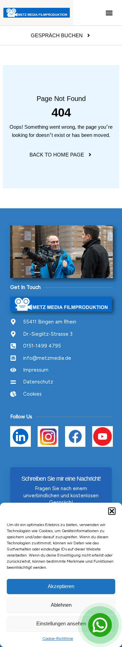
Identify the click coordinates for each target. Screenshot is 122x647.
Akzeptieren (61, 586)
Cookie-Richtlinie (57, 638)
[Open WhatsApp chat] (100, 625)
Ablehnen (61, 605)
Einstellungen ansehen (61, 623)
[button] (111, 511)
